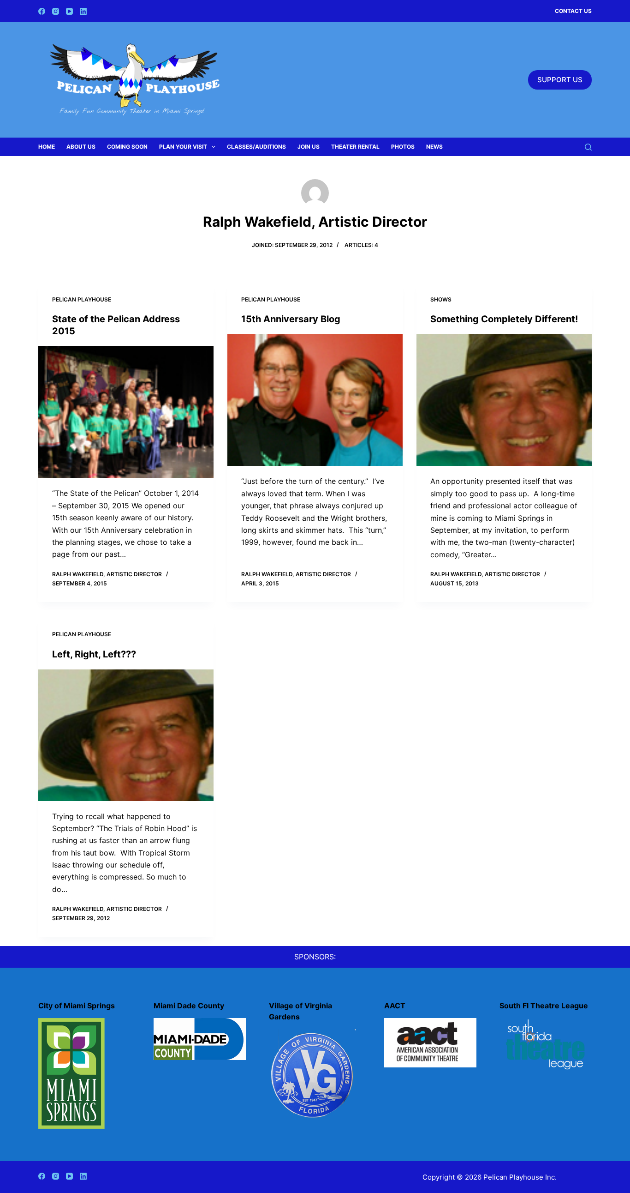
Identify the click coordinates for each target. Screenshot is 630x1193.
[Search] (588, 147)
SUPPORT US (559, 79)
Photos (403, 146)
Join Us (308, 146)
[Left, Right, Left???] (126, 735)
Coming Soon (127, 146)
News (434, 146)
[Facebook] (41, 11)
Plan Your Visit (183, 146)
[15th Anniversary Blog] (315, 400)
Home (46, 146)
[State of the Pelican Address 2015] (126, 412)
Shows (441, 299)
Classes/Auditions (256, 146)
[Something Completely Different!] (504, 400)
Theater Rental (355, 146)
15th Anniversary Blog (290, 319)
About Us (80, 146)
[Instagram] (55, 11)
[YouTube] (69, 11)
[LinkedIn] (83, 11)
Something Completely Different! (504, 319)
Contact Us (573, 10)
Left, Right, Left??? (94, 654)
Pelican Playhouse (81, 299)
